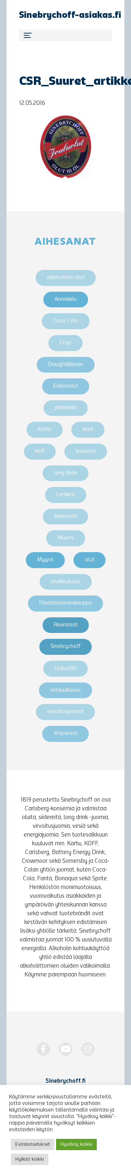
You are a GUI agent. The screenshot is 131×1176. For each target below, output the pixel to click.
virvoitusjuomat (65, 712)
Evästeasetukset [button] (32, 1144)
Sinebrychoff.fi (65, 1081)
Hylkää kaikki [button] (29, 1159)
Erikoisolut (65, 386)
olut (89, 560)
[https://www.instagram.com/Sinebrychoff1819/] (88, 1049)
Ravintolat (66, 625)
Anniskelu (66, 299)
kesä (88, 429)
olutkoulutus (65, 582)
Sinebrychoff (65, 646)
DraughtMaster (65, 364)
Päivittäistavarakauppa (65, 603)
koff (39, 451)
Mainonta (65, 516)
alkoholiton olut (65, 277)
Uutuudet (65, 668)
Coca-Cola (65, 321)
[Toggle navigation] (65, 35)
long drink (65, 473)
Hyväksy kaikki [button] (76, 1144)
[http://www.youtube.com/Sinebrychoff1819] (65, 1049)
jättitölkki (65, 408)
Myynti (45, 560)
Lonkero (65, 494)
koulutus (86, 451)
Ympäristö (65, 733)
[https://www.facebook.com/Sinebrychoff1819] (43, 1049)
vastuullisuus (65, 690)
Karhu (44, 429)
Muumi (65, 538)
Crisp (65, 343)
